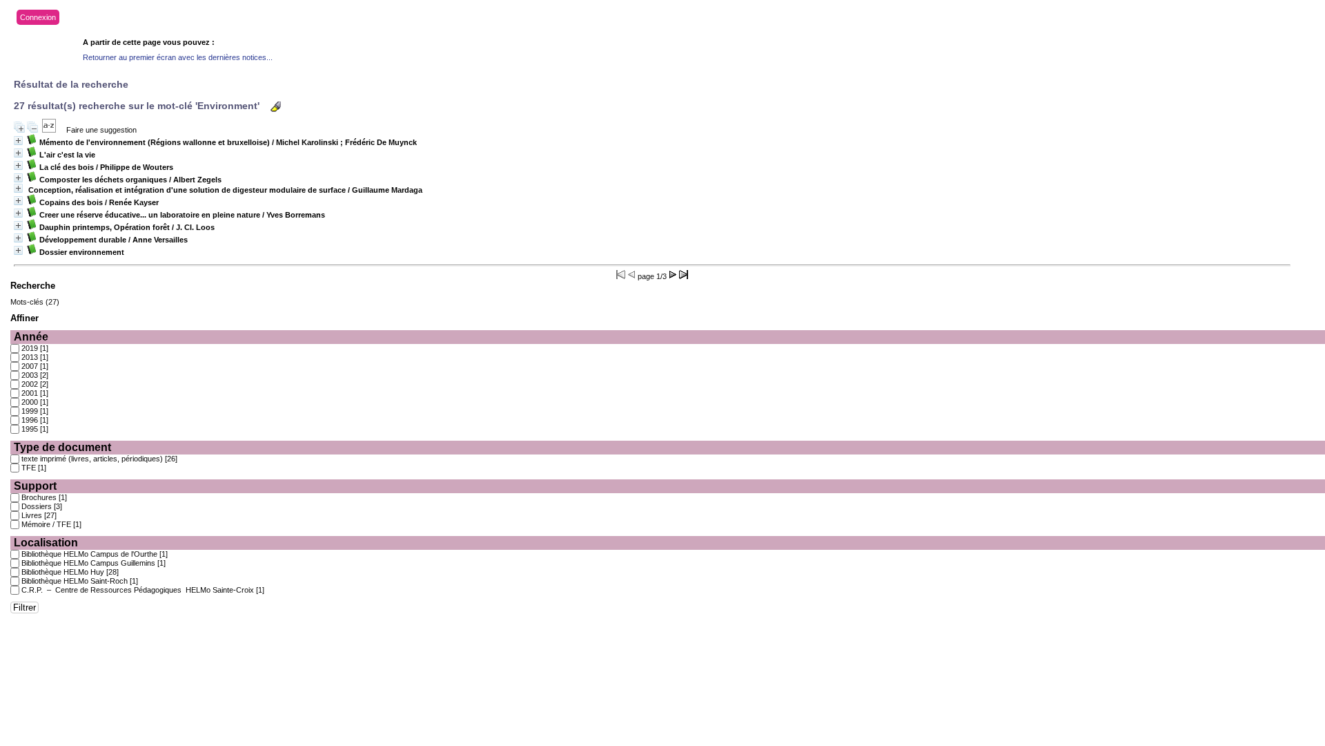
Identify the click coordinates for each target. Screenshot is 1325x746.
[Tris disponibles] (49, 130)
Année (31, 337)
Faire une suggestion (101, 130)
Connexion (38, 17)
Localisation (46, 542)
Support (35, 486)
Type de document (62, 447)
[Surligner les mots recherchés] (276, 107)
